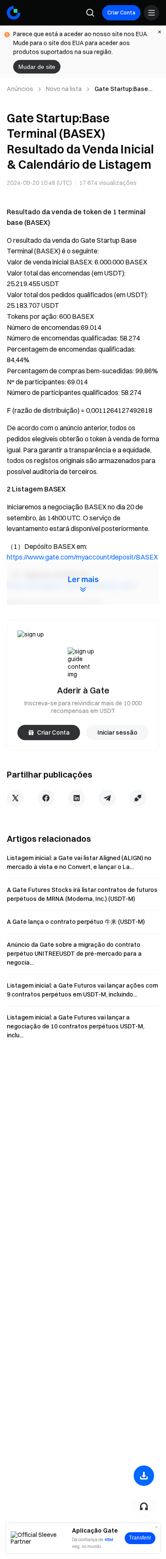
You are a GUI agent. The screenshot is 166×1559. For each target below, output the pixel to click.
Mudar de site (36, 66)
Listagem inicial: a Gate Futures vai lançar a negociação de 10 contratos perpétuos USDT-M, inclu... (75, 1026)
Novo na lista (64, 89)
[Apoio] (144, 1506)
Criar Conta (121, 12)
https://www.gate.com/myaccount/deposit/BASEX (82, 557)
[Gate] (13, 13)
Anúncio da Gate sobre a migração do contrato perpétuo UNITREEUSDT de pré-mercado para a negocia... (74, 953)
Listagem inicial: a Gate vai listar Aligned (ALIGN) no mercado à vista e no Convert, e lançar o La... (79, 862)
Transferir (140, 1538)
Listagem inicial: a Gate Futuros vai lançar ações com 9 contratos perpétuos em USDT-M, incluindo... (82, 990)
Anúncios (20, 89)
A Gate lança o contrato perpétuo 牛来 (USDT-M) (76, 922)
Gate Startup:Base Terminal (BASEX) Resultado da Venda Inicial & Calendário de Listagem (125, 89)
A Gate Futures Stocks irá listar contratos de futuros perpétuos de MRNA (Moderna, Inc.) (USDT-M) (82, 894)
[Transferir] (144, 1475)
